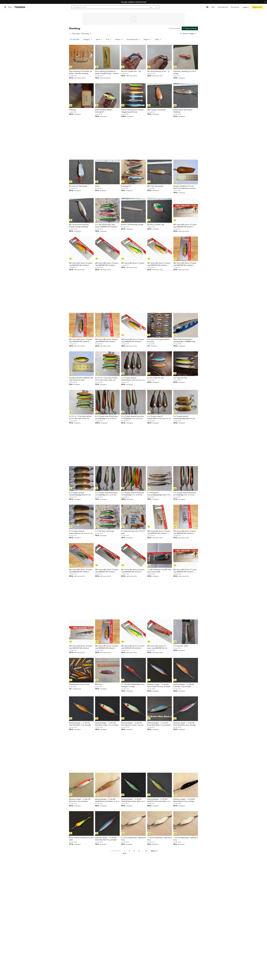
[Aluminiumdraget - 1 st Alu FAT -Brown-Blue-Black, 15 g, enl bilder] (159, 708)
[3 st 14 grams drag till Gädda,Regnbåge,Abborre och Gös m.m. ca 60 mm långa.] (185, 402)
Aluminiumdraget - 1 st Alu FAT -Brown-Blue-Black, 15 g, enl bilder (159, 724)
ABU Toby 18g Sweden (155, 186)
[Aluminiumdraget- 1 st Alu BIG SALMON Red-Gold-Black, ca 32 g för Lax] (107, 785)
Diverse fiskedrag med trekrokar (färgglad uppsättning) (132, 111)
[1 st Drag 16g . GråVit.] (185, 631)
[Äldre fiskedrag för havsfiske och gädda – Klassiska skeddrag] (81, 57)
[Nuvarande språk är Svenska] (207, 7)
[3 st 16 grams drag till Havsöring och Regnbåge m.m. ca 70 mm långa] (107, 478)
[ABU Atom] (107, 670)
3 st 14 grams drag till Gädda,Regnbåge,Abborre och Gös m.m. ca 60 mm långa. (184, 417)
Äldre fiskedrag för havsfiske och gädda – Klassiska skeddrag (80, 72)
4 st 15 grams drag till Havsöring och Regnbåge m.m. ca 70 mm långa (106, 417)
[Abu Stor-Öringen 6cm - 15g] (133, 57)
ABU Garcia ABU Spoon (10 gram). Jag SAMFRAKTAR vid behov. (159, 532)
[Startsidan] (19, 7)
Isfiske (97, 186)
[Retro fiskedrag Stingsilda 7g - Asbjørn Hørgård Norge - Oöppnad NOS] (107, 57)
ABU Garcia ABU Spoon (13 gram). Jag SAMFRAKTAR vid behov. (159, 264)
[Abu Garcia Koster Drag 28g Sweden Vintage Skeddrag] (81, 210)
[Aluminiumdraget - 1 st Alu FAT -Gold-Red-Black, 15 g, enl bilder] (81, 708)
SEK (213, 7)
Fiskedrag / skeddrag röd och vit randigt (184, 72)
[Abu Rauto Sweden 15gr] (159, 210)
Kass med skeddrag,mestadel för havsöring (158, 340)
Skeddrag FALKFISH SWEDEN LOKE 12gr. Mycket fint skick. (81, 379)
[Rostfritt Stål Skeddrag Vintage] (133, 210)
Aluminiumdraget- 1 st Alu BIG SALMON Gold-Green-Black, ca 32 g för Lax (159, 800)
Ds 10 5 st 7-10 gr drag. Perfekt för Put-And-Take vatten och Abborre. (106, 379)
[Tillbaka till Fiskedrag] (70, 33)
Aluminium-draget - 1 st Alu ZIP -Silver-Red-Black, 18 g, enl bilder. (184, 724)
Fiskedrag (75, 33)
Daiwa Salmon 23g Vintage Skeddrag (182, 111)
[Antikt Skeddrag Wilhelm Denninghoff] (107, 95)
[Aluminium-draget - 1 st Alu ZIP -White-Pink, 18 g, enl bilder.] (81, 785)
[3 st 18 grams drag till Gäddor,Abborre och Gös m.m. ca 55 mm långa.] (133, 363)
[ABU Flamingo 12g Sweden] (159, 95)
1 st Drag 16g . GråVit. (181, 646)
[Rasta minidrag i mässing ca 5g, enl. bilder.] (81, 823)
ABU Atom (98, 684)
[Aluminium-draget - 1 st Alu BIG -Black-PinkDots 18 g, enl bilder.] (185, 785)
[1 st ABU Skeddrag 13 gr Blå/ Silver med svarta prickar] (159, 555)
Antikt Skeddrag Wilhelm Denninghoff (103, 111)
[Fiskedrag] (81, 95)
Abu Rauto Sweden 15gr (155, 224)
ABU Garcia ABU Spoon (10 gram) (132, 263)
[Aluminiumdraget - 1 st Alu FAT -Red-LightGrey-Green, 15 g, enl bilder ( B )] (133, 708)
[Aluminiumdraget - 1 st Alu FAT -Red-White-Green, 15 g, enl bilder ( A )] (107, 708)
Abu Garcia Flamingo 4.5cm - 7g (158, 71)
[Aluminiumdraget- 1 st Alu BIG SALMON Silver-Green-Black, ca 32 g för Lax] (133, 785)
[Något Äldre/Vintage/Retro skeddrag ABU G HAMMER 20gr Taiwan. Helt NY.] (185, 325)
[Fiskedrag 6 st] (133, 172)
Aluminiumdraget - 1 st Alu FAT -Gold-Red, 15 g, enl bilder (184, 685)
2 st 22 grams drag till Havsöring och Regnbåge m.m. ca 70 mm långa (132, 417)
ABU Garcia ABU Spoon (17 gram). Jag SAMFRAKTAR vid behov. (185, 226)
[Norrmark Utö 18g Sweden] (81, 172)
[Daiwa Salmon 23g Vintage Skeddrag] (185, 95)
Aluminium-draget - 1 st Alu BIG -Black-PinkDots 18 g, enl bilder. (184, 800)
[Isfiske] (107, 172)
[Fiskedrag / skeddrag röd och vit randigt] (185, 57)
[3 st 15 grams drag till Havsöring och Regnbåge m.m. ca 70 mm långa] (185, 478)
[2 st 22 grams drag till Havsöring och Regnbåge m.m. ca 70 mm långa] (133, 402)
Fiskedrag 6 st (126, 186)
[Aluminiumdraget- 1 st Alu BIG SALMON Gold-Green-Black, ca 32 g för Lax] (159, 785)
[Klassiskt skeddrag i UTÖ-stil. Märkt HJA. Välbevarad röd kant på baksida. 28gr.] (185, 172)
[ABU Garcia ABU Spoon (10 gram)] (133, 249)
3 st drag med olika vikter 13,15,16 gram (133, 532)
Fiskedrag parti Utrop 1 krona (79, 684)
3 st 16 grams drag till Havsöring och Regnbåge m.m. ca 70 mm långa (106, 494)
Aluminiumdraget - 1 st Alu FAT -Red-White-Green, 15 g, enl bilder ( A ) (107, 724)
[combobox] (112, 7)
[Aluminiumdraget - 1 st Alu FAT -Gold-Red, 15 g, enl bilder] (185, 670)
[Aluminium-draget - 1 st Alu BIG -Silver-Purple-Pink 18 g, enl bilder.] (159, 670)
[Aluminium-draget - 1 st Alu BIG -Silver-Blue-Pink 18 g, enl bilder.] (107, 823)
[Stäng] (265, 2)
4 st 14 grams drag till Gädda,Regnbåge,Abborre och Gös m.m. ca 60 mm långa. (80, 494)
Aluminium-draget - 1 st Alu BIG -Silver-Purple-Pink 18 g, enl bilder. (159, 685)
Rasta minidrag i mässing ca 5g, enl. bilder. (81, 839)
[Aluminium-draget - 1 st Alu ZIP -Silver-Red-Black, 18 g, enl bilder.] (185, 708)
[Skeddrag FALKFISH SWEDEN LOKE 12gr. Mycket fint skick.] (81, 363)
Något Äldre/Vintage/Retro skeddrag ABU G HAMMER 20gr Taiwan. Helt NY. (184, 340)
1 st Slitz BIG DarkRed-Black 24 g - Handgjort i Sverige (133, 685)
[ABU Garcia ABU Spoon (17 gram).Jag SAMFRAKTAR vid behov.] (159, 631)
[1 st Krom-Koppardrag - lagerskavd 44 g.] (133, 823)
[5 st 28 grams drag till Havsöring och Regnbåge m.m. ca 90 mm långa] (133, 478)
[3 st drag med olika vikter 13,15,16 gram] (133, 517)
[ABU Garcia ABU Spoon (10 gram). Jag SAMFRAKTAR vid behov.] (159, 517)
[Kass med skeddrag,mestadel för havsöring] (159, 325)
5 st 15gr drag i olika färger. (104, 531)
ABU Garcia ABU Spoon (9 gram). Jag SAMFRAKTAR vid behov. (106, 340)
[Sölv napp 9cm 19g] (185, 363)
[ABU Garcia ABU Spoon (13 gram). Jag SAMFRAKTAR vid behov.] (159, 249)
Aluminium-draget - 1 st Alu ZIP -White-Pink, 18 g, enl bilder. (80, 800)
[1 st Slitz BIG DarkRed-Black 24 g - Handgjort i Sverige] (133, 670)
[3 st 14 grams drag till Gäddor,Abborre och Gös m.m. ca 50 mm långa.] (81, 517)
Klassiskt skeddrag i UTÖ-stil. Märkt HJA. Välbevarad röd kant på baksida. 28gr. (185, 187)
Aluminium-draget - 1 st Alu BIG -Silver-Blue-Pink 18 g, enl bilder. (106, 839)
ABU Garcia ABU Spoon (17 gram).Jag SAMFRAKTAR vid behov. (157, 647)
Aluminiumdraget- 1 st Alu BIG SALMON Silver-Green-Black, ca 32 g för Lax (133, 800)
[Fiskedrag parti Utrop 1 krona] (81, 670)
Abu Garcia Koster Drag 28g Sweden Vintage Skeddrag (79, 226)
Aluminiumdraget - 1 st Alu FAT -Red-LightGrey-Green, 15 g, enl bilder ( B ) (132, 724)
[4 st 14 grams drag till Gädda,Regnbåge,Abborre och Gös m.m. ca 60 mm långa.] (81, 478)
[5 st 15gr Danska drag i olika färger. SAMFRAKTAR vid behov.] (107, 210)
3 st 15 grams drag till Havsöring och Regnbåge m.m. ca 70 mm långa (184, 494)
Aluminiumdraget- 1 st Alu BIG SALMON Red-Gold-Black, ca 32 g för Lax (107, 800)
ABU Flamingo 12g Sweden (156, 110)
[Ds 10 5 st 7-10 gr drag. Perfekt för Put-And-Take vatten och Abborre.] (107, 363)
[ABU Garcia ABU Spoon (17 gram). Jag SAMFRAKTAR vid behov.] (185, 210)
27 (146, 851)
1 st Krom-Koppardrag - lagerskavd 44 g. (133, 839)
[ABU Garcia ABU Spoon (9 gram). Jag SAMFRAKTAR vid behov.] (107, 325)
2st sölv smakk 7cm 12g (155, 378)
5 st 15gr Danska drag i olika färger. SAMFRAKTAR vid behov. (106, 226)
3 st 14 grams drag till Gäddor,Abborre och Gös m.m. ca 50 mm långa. (80, 532)
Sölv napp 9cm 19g (180, 378)
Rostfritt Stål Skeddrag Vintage (132, 224)
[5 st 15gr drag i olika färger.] (107, 517)
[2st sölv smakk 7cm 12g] (159, 363)
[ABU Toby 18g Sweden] (159, 172)
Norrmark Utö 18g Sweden (78, 186)
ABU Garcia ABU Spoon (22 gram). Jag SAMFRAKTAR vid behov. (81, 264)
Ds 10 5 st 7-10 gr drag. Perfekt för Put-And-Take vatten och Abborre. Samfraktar (80, 417)
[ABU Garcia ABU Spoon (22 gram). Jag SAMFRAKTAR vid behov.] (81, 249)
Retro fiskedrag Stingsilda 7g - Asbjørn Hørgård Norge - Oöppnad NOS (107, 72)
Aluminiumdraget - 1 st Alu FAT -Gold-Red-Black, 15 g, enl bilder (80, 724)
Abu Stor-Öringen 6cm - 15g (131, 71)
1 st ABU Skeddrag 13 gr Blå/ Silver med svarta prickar (159, 571)
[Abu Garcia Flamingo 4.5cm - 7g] (159, 57)
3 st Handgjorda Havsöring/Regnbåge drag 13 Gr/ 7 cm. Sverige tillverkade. (159, 494)
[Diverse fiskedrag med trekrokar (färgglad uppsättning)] (133, 95)
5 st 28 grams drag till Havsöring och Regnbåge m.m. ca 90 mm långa (132, 494)
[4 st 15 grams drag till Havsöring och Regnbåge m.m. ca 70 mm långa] (107, 402)
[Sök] (151, 7)
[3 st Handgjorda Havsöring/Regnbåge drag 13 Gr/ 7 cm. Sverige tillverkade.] (159, 478)
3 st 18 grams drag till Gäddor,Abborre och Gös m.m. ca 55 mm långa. (132, 379)
